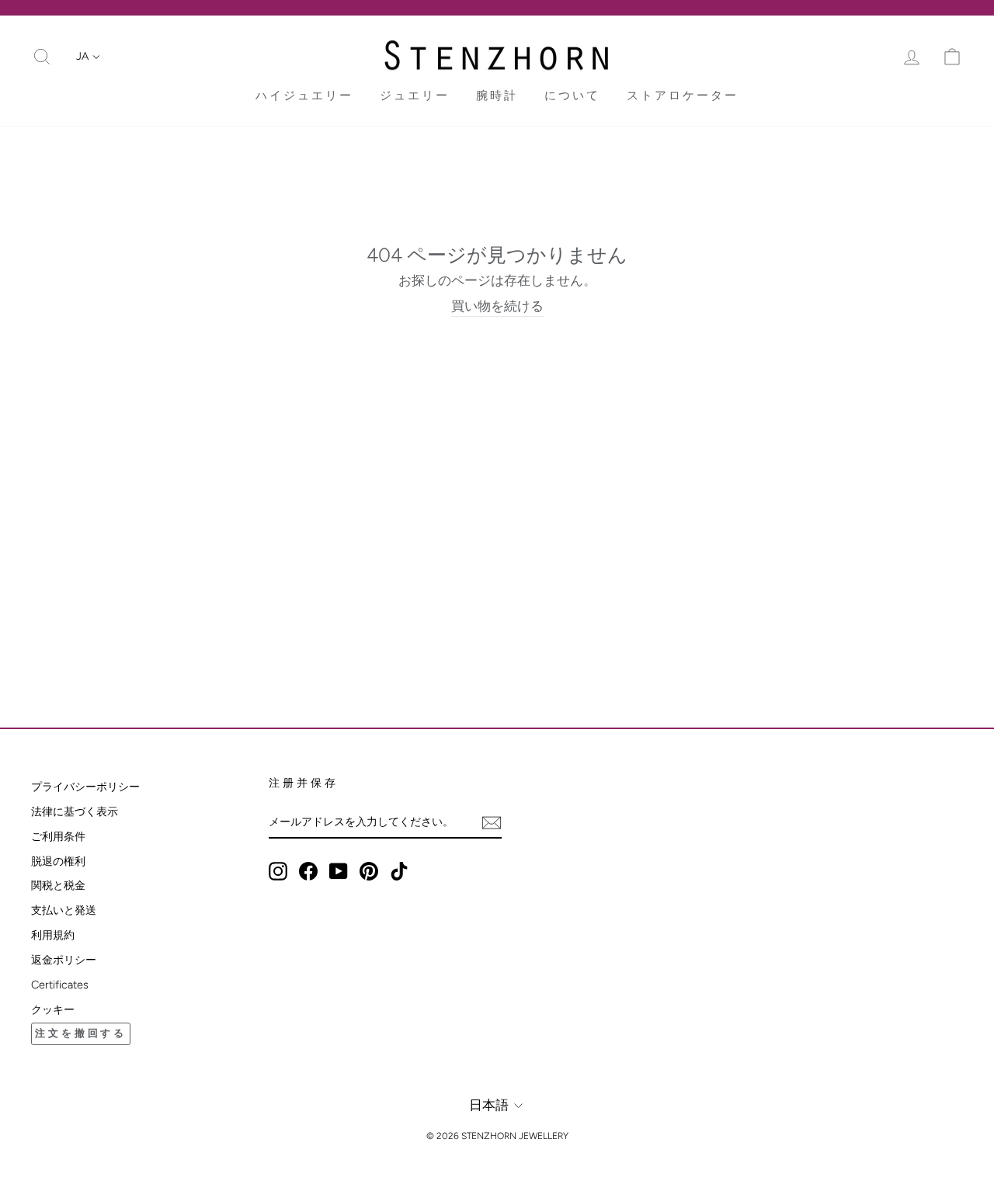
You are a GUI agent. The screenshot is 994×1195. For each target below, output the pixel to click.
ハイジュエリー (304, 95)
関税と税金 (58, 885)
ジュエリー (415, 95)
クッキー (53, 1009)
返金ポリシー (63, 960)
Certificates (60, 985)
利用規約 (53, 935)
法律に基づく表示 (74, 811)
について (572, 95)
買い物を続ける (497, 306)
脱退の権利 (58, 861)
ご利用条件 (58, 836)
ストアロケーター (683, 95)
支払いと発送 (63, 910)
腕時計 (497, 95)
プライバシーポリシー (85, 787)
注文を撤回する (81, 1033)
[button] (88, 56)
